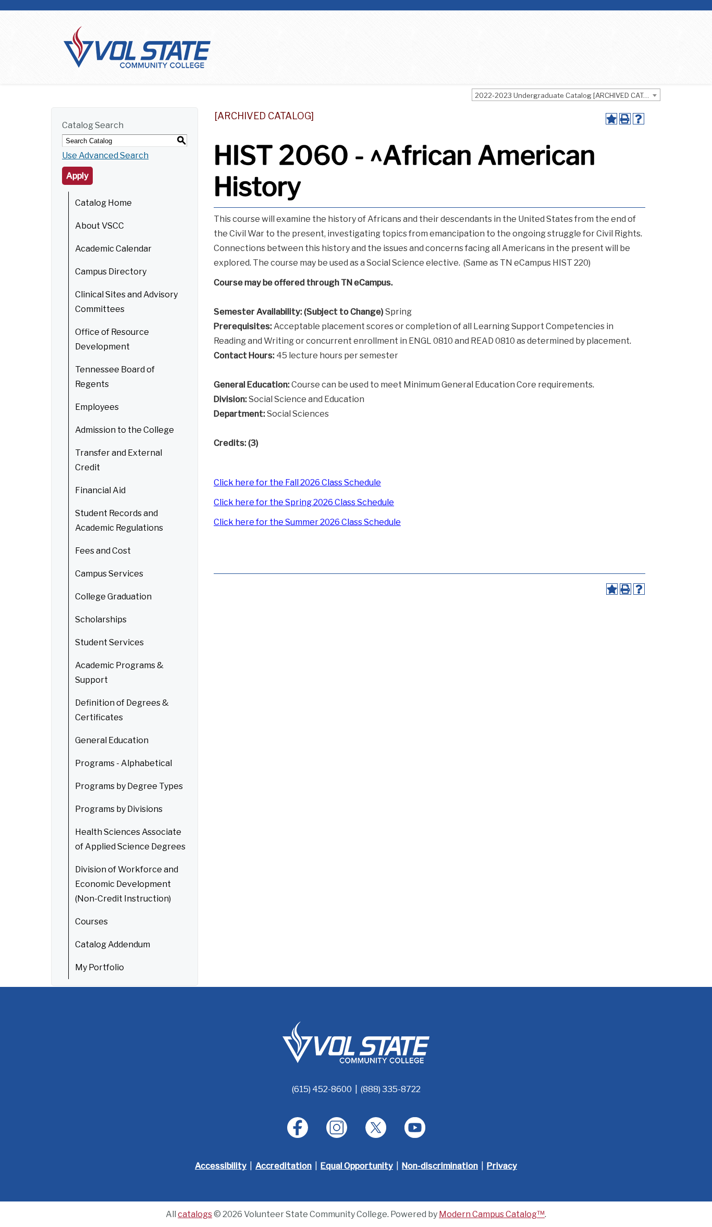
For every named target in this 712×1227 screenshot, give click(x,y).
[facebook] (297, 1127)
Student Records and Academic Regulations (119, 520)
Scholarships (101, 619)
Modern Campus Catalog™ (492, 1214)
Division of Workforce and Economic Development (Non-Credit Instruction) (126, 884)
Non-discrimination (440, 1166)
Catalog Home (103, 203)
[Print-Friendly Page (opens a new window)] (625, 118)
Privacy (502, 1166)
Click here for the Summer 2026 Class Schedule (307, 522)
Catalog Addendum (112, 944)
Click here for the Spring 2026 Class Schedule (304, 502)
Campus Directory (110, 272)
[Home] (137, 47)
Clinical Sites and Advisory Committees (126, 302)
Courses (91, 921)
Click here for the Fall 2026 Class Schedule (297, 482)
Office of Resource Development (112, 339)
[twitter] (375, 1127)
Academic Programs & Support (119, 672)
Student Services (109, 642)
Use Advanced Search (105, 155)
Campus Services (109, 574)
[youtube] (414, 1127)
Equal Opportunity (357, 1166)
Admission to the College (124, 430)
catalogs (195, 1214)
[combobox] (566, 95)
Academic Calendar (113, 249)
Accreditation (283, 1166)
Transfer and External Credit (118, 460)
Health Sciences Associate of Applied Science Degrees (130, 839)
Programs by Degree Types (129, 786)
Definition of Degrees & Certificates (122, 710)
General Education (112, 740)
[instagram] (336, 1127)
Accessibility (221, 1166)
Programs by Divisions (119, 809)
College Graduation (113, 597)
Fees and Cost (103, 551)
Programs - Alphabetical (123, 763)
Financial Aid (100, 490)
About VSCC (99, 226)
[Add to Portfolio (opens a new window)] (611, 118)
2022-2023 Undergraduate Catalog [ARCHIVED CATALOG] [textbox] (567, 95)
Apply (77, 176)
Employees (97, 407)
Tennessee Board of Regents (115, 377)
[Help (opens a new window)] (638, 118)
